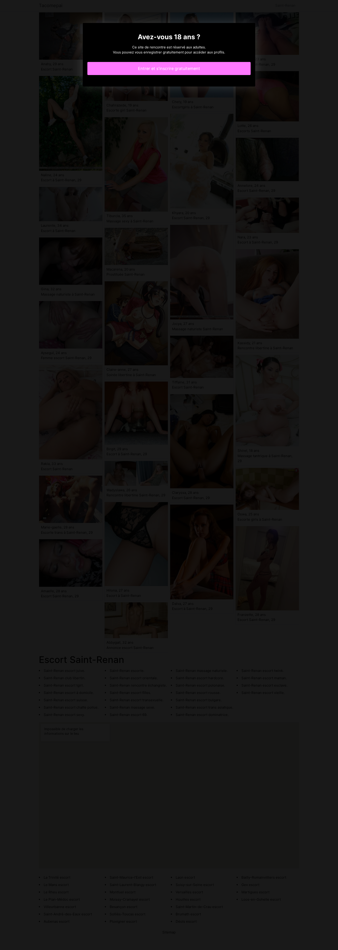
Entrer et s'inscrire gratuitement (169, 68)
